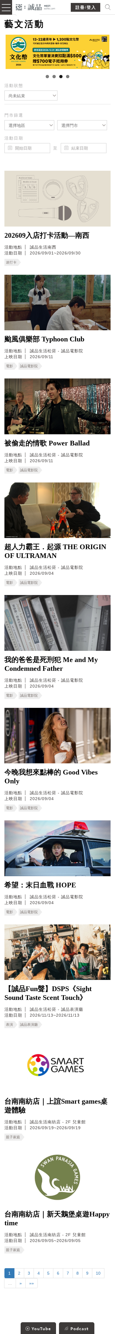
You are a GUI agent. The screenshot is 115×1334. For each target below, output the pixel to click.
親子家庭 (13, 1137)
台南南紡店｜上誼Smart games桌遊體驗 (56, 1105)
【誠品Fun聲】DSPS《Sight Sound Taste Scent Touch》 (48, 993)
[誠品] (35, 6)
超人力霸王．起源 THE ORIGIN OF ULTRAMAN (55, 551)
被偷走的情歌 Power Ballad (47, 443)
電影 (9, 366)
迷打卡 (11, 262)
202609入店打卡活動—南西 (46, 235)
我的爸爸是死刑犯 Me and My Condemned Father (51, 664)
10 (98, 1273)
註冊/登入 (85, 7)
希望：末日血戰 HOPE (40, 885)
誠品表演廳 (29, 1025)
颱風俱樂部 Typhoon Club (44, 339)
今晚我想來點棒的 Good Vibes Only (51, 776)
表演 (9, 1025)
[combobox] (31, 95)
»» (31, 1283)
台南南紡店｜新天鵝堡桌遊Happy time (57, 1218)
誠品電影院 (29, 366)
